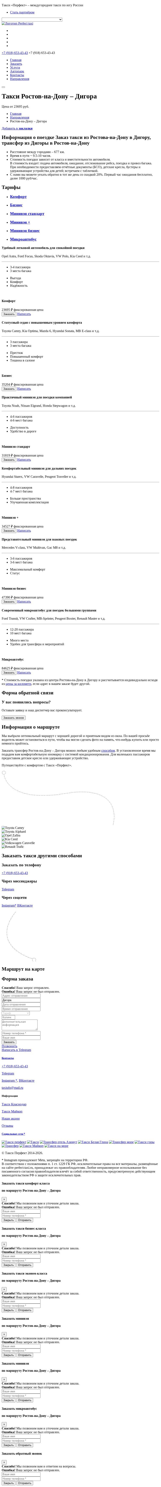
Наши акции (11, 1118)
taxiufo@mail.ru (12, 1087)
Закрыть (8, 1220)
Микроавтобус (23, 239)
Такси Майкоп (12, 1111)
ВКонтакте (25, 905)
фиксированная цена (28, 310)
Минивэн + (20, 222)
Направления (19, 79)
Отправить (24, 1220)
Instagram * (9, 1080)
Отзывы (7, 1125)
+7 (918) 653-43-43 (15, 53)
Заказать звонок (13, 717)
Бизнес (16, 205)
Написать (24, 314)
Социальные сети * (13, 1133)
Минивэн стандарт (27, 213)
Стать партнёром (22, 12)
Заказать (16, 63)
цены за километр (18, 684)
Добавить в (17, 128)
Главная (15, 60)
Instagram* (9, 905)
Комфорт (18, 196)
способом (108, 750)
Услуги (15, 67)
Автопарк (17, 71)
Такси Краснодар (14, 1104)
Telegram (8, 889)
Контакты (17, 75)
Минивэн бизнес (25, 230)
